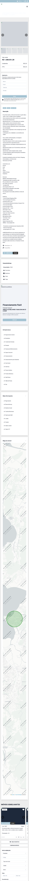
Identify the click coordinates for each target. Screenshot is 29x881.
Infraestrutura (7, 330)
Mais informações (8, 396)
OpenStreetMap (18, 794)
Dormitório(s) (5, 879)
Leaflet (12, 794)
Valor (3, 873)
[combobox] (14, 853)
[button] (2, 35)
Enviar (14, 96)
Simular (14, 319)
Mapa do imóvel (7, 440)
